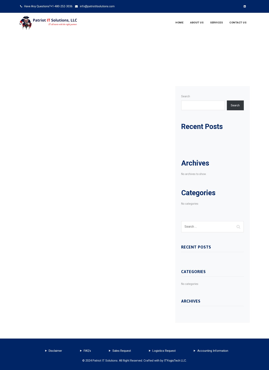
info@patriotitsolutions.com (97, 6)
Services (216, 22)
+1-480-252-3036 (61, 6)
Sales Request (121, 351)
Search (185, 96)
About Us (196, 22)
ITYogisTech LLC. (175, 360)
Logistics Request (164, 351)
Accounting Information (212, 351)
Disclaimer (55, 351)
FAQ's (87, 351)
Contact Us (237, 22)
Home (179, 22)
